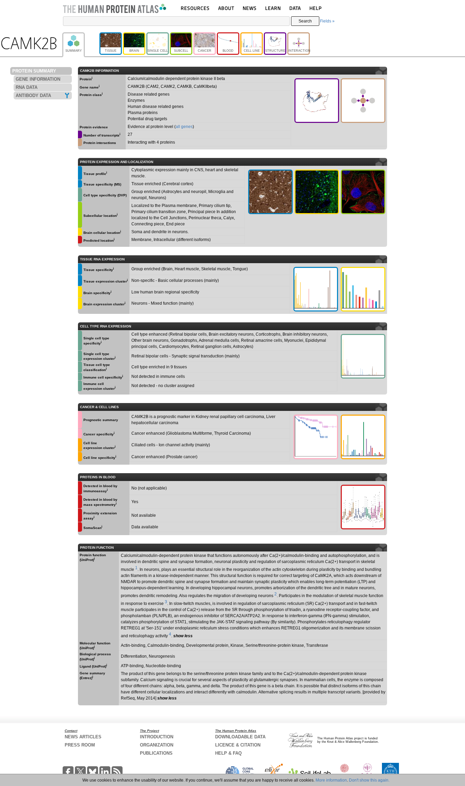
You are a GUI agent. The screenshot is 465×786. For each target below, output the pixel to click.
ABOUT (226, 8)
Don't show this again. (369, 780)
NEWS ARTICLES (83, 736)
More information (331, 780)
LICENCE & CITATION (237, 745)
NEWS (250, 8)
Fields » (327, 21)
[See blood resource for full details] (80, 239)
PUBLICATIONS (156, 753)
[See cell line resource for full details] (80, 445)
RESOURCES (195, 8)
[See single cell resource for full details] (80, 195)
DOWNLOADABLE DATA (240, 736)
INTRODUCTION (156, 736)
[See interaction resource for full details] (363, 100)
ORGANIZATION (156, 745)
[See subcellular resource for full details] (363, 192)
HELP (315, 8)
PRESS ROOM (80, 745)
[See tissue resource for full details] (80, 173)
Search (305, 21)
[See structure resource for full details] (316, 100)
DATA (295, 8)
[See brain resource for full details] (316, 192)
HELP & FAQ (228, 753)
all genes (184, 126)
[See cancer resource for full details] (80, 419)
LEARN (273, 8)
